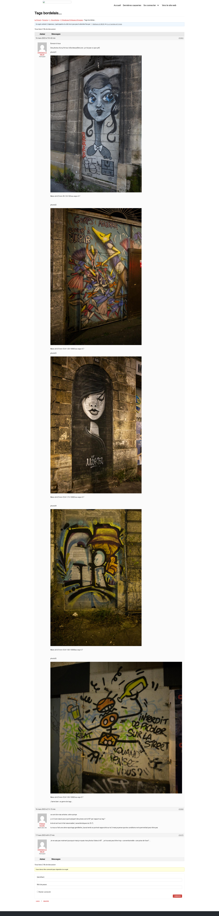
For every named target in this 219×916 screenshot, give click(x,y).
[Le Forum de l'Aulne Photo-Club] (57, 5)
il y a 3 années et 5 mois (114, 24)
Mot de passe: (42, 884)
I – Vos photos (54, 20)
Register (46, 901)
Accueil (117, 5)
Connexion (177, 896)
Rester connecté (45, 892)
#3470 (181, 835)
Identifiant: (41, 877)
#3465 (181, 38)
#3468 (181, 809)
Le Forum (38, 20)
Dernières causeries (132, 5)
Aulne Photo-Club (106, 913)
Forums (45, 20)
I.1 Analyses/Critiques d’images (71, 20)
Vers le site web (169, 5)
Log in (37, 901)
